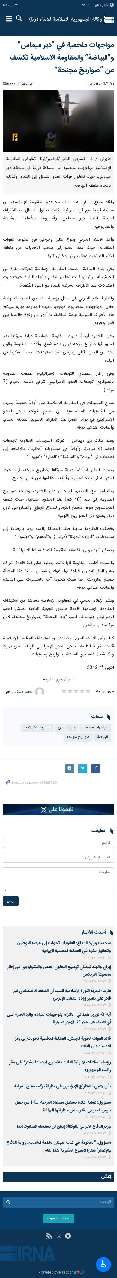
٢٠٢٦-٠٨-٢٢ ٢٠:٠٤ (95, 982)
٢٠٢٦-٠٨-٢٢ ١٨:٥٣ (94, 1053)
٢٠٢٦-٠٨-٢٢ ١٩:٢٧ (95, 1030)
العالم (72, 679)
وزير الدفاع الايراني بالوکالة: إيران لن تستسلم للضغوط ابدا (64, 1126)
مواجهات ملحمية (95, 727)
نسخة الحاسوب (58, 1218)
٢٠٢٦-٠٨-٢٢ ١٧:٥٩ (95, 1134)
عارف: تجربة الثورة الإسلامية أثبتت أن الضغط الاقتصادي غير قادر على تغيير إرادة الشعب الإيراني (62, 995)
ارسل (11, 901)
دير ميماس (66, 727)
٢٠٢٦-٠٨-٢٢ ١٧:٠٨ (94, 1158)
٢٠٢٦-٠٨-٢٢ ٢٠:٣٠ (95, 958)
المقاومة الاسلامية (37, 727)
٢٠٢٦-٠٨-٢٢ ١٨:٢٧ (94, 1093)
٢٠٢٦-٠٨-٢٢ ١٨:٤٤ (95, 1077)
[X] (59, 1236)
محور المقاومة (53, 679)
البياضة (102, 737)
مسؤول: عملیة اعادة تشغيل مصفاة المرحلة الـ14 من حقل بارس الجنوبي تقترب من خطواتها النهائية (63, 1106)
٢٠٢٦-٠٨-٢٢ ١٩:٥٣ (95, 1006)
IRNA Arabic (65, 19)
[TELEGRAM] (68, 1236)
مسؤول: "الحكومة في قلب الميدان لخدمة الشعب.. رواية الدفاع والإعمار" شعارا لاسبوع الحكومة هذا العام (58, 1146)
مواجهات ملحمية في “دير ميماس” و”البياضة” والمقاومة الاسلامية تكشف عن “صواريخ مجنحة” (62, 57)
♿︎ (103, 1264)
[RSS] (49, 1236)
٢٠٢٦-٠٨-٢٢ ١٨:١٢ (95, 1117)
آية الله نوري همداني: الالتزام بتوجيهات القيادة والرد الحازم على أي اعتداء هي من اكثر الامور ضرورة (59, 1018)
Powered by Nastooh (56, 1272)
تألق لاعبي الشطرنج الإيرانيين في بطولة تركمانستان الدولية (62, 1086)
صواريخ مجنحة (78, 737)
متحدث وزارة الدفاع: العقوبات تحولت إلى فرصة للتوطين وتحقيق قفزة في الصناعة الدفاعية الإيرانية (64, 947)
